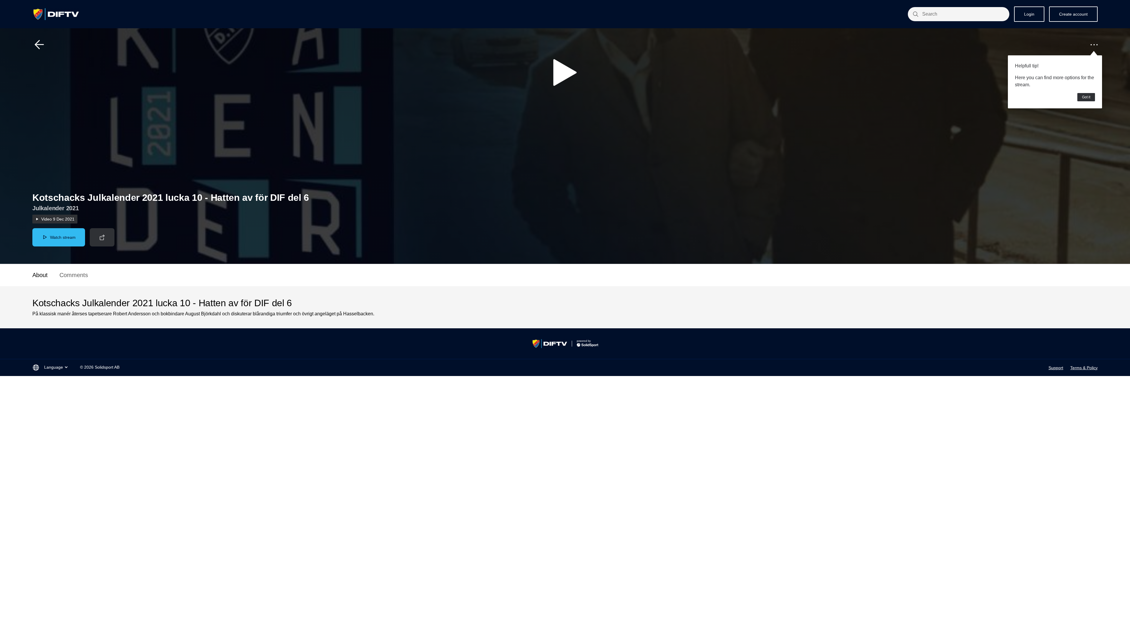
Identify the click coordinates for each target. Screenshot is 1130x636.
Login (1029, 14)
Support (1055, 367)
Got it (1086, 97)
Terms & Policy (1084, 367)
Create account (1073, 14)
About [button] (40, 275)
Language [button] (53, 367)
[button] (39, 45)
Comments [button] (73, 275)
